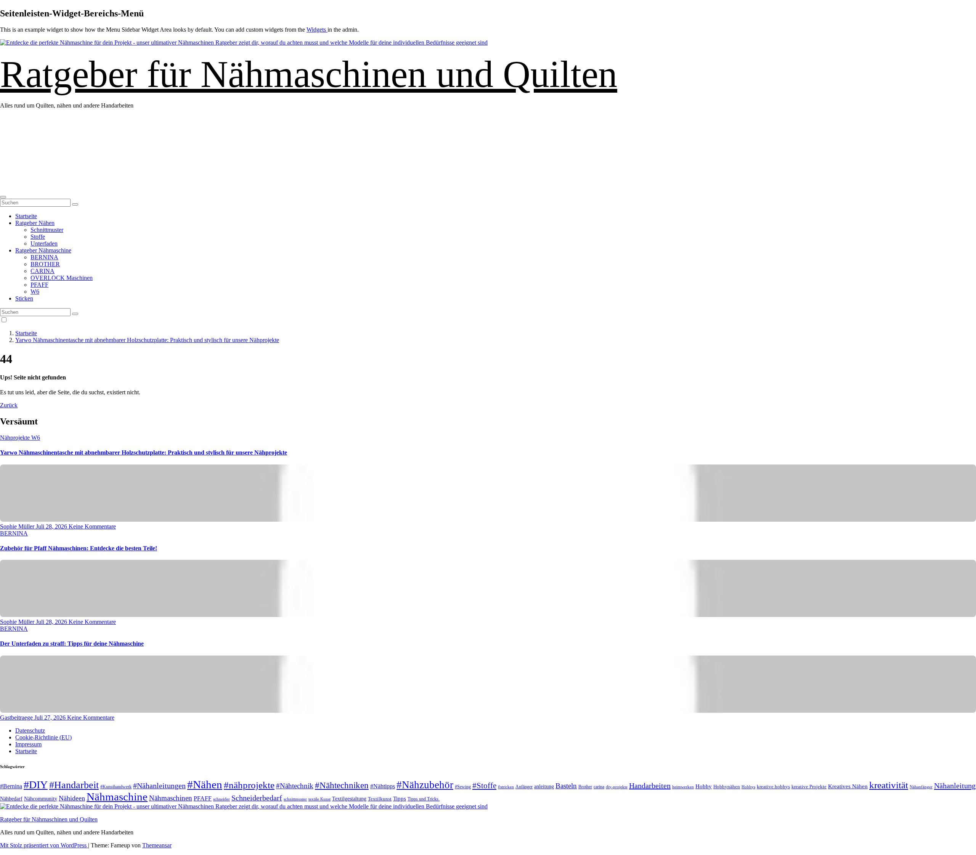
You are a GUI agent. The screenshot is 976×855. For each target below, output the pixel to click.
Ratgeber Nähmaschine (43, 250)
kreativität (888, 785)
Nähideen (72, 798)
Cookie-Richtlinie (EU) (43, 737)
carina (599, 786)
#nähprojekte (249, 785)
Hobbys (748, 786)
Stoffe (37, 236)
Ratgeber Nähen (35, 223)
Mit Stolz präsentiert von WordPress (44, 845)
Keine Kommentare (92, 526)
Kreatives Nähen (848, 786)
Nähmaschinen (170, 798)
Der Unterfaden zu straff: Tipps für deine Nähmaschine (72, 643)
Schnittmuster (46, 230)
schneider (221, 799)
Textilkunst (380, 799)
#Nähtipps (382, 786)
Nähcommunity (40, 799)
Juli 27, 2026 (50, 717)
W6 (34, 291)
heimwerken (683, 786)
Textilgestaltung (349, 799)
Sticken (24, 298)
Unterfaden (44, 243)
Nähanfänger (921, 786)
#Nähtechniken (342, 785)
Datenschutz (30, 730)
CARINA (42, 271)
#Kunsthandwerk (116, 786)
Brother (585, 786)
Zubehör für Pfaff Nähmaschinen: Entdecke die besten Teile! (78, 548)
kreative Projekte (809, 786)
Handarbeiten (650, 785)
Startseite (26, 216)
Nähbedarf (11, 799)
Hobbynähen (726, 786)
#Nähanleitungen (159, 785)
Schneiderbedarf (256, 798)
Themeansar (157, 845)
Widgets (317, 29)
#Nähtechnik (294, 786)
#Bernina (11, 786)
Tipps (399, 799)
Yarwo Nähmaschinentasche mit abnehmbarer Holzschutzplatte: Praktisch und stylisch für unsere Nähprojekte (147, 340)
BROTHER (45, 264)
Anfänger (524, 786)
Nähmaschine (117, 797)
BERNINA (44, 257)
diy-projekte (617, 786)
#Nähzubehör (424, 785)
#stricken (506, 786)
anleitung (544, 786)
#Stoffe (484, 785)
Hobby (703, 786)
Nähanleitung (955, 785)
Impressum (28, 744)
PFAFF (39, 284)
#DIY (36, 785)
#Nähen (204, 784)
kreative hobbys (773, 786)
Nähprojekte (15, 437)
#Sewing (463, 786)
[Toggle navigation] (3, 197)
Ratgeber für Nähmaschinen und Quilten (308, 74)
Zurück (9, 405)
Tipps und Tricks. (424, 799)
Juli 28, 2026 (52, 526)
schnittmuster (295, 799)
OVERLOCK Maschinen (61, 278)
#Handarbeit (74, 785)
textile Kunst (319, 799)
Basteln (566, 786)
